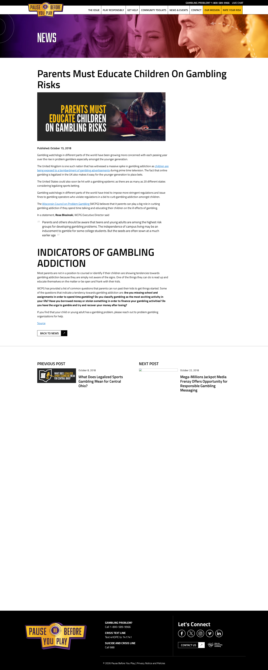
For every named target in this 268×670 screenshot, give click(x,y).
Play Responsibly (113, 10)
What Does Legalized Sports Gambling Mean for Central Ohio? (100, 381)
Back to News (49, 333)
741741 (127, 637)
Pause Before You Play (46, 10)
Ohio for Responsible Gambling (215, 645)
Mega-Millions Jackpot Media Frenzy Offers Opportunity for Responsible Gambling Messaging (204, 383)
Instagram (200, 633)
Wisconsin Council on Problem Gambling (65, 204)
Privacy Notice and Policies (151, 663)
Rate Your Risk (232, 10)
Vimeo (209, 633)
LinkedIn (219, 633)
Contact (196, 10)
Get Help (132, 10)
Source (41, 323)
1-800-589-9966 (220, 2)
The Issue (94, 10)
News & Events (179, 10)
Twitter (191, 633)
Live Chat (237, 2)
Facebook (181, 633)
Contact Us (188, 645)
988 (112, 647)
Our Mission (212, 10)
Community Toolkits (153, 10)
